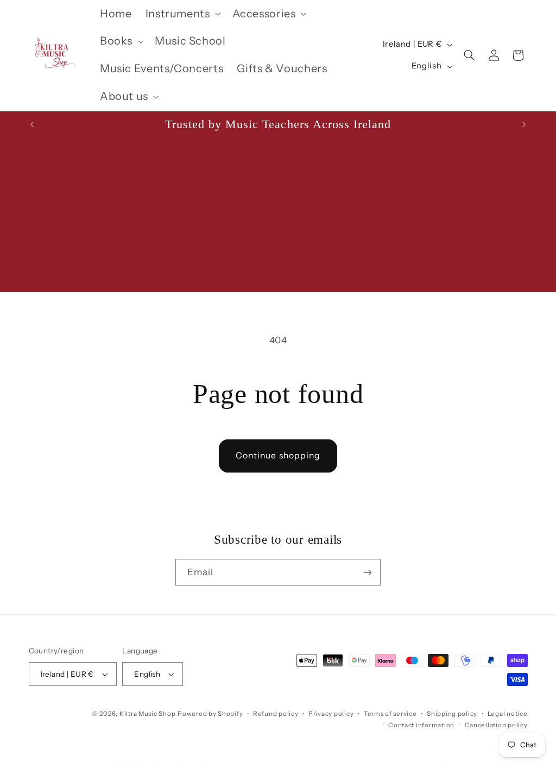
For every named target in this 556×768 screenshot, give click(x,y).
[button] (181, 14)
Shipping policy (452, 713)
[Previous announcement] (32, 124)
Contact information (421, 725)
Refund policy (276, 713)
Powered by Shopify (210, 713)
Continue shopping (278, 455)
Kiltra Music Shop (147, 713)
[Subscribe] (367, 572)
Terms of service (390, 713)
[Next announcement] (524, 124)
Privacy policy (330, 713)
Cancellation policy (496, 725)
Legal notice (508, 713)
